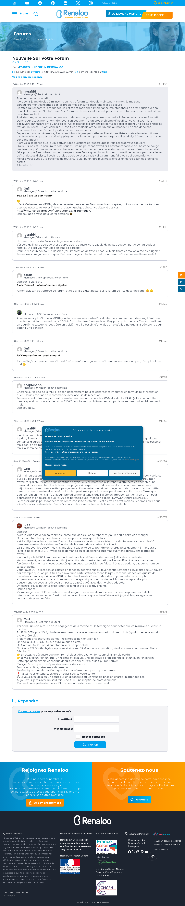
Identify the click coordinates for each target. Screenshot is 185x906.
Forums (24, 67)
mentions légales (132, 460)
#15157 (163, 377)
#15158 (163, 421)
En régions (133, 846)
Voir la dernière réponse (27, 77)
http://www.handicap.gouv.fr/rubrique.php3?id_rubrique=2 (54, 210)
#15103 (163, 84)
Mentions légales (100, 902)
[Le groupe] (53, 3)
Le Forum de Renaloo (48, 67)
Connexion (90, 744)
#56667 (162, 461)
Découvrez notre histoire (15, 892)
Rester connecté (93, 736)
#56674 (162, 517)
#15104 (163, 181)
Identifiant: (65, 719)
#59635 (162, 611)
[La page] (40, 3)
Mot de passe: (63, 728)
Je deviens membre (47, 802)
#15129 (163, 303)
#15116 (163, 267)
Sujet (28, 39)
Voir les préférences (125, 473)
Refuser (92, 473)
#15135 (163, 341)
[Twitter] (78, 3)
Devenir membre (137, 840)
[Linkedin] (65, 3)
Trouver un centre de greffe (166, 844)
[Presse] (14, 3)
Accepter (60, 473)
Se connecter (165, 3)
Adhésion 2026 (109, 3)
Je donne (141, 799)
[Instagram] (91, 3)
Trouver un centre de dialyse (166, 841)
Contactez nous (160, 849)
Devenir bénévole (137, 843)
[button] (181, 275)
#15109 (163, 227)
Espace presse (10, 895)
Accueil (17, 39)
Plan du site (82, 902)
